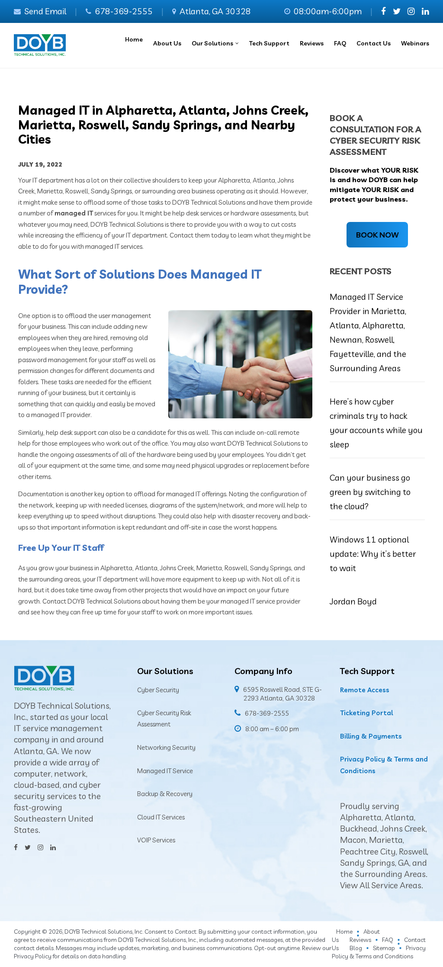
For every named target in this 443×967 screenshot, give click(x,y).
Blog (356, 948)
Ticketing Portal (366, 713)
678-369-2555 (124, 11)
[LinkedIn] (425, 11)
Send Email (45, 11)
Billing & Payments (371, 736)
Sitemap (384, 948)
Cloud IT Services (161, 817)
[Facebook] (383, 11)
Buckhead (358, 828)
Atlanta (399, 817)
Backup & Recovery (165, 794)
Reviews (360, 940)
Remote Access (364, 690)
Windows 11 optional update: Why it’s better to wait (373, 553)
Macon (353, 840)
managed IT (74, 213)
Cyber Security (158, 690)
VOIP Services (156, 840)
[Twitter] (397, 11)
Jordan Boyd (353, 601)
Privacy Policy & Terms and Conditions (379, 952)
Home (344, 931)
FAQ (387, 940)
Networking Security (166, 747)
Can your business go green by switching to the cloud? (370, 491)
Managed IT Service (165, 771)
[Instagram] (411, 11)
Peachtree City (368, 851)
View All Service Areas (380, 885)
